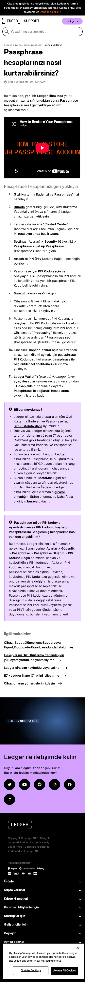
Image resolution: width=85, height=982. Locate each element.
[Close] (77, 948)
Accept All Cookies (64, 970)
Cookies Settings (31, 970)
